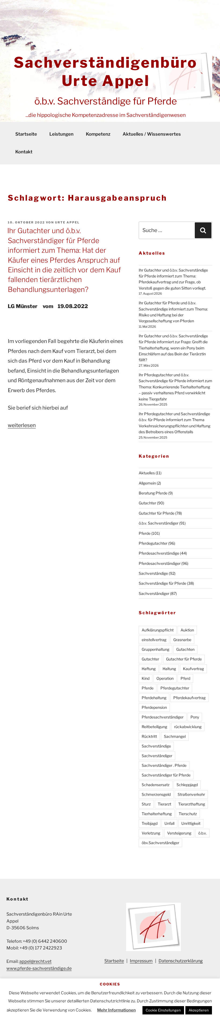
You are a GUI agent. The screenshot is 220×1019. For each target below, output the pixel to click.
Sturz (146, 804)
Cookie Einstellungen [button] (163, 1010)
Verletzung (151, 833)
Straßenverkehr (191, 794)
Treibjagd (149, 823)
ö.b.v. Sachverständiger (158, 523)
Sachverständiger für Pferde (166, 775)
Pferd (185, 678)
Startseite (26, 134)
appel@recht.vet (35, 961)
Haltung (169, 668)
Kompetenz (98, 134)
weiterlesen (22, 425)
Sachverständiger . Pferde (164, 765)
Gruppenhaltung (155, 649)
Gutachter (147, 503)
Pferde (145, 533)
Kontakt (23, 151)
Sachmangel (175, 736)
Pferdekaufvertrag (189, 697)
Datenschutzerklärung (181, 960)
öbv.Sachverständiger (160, 842)
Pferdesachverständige (159, 553)
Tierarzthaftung (191, 804)
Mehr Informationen (116, 1010)
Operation (165, 678)
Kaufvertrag (193, 668)
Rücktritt (149, 736)
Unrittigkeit (190, 823)
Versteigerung (179, 833)
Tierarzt (164, 804)
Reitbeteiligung (154, 726)
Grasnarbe (182, 639)
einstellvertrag (154, 639)
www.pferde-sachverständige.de (39, 968)
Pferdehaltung (154, 697)
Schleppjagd (187, 784)
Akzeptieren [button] (199, 1010)
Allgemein (147, 483)
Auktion (187, 630)
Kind (145, 678)
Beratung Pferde (153, 493)
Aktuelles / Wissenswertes (152, 134)
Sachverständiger (154, 593)
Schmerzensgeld (156, 794)
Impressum (141, 960)
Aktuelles (147, 473)
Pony (194, 717)
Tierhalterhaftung (157, 813)
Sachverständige (153, 573)
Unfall (169, 823)
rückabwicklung (187, 726)
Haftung (149, 668)
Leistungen (61, 134)
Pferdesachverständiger (160, 563)
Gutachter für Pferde (156, 513)
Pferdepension (154, 707)
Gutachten (185, 649)
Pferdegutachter (153, 543)
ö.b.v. (202, 833)
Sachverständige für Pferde (162, 583)
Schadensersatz (156, 784)
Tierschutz (188, 813)
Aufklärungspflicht (158, 630)
